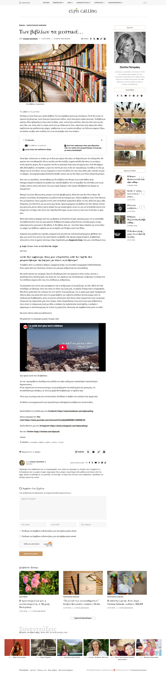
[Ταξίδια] (130, 142)
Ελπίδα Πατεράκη (30, 39)
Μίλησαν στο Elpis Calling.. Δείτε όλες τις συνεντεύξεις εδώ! (43, 632)
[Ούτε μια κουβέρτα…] (120, 208)
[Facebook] (89, 462)
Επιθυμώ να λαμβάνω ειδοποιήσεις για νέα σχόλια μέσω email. (49, 531)
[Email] (97, 39)
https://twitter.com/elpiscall (47, 431)
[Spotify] (141, 95)
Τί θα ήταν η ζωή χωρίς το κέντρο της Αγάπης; (136, 234)
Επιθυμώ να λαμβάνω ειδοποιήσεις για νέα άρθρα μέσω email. (49, 536)
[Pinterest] (102, 462)
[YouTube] (96, 462)
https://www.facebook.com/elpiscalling (75, 411)
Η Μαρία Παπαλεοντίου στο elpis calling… (136, 179)
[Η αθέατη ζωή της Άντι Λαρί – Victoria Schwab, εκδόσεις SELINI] (127, 583)
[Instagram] (99, 462)
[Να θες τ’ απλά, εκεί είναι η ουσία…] (120, 193)
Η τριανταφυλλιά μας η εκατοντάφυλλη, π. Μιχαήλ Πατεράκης (34, 604)
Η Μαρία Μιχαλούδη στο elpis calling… (136, 219)
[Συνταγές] (130, 126)
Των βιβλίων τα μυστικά (37, 145)
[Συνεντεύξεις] (130, 110)
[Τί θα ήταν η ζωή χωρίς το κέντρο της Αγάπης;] (120, 234)
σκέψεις (54, 442)
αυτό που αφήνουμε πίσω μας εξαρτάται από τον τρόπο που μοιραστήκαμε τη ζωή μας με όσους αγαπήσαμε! (82, 147)
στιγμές (61, 442)
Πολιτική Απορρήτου (65, 670)
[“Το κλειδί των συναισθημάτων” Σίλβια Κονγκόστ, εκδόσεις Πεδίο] (83, 583)
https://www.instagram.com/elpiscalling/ (69, 425)
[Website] (86, 462)
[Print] (104, 39)
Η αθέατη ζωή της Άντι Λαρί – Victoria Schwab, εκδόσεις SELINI (125, 602)
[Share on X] (94, 39)
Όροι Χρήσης (52, 670)
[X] (92, 462)
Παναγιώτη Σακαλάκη (138, 670)
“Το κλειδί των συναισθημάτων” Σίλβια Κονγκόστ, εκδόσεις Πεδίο (81, 602)
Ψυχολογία (122, 160)
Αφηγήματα (23, 597)
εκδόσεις (48, 442)
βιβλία (41, 442)
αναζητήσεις (34, 442)
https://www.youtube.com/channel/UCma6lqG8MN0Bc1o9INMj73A (55, 420)
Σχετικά (33, 670)
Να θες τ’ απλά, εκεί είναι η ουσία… (134, 193)
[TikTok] (105, 462)
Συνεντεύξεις (123, 112)
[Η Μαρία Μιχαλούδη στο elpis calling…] (120, 219)
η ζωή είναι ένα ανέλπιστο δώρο (38, 149)
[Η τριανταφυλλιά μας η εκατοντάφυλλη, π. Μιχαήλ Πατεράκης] (39, 583)
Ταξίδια (120, 144)
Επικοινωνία (42, 670)
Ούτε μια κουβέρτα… (132, 207)
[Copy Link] (101, 39)
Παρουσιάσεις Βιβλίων (36, 25)
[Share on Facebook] (90, 39)
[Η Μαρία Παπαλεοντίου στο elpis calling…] (120, 179)
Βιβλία (22, 25)
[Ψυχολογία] (130, 158)
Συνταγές (121, 128)
